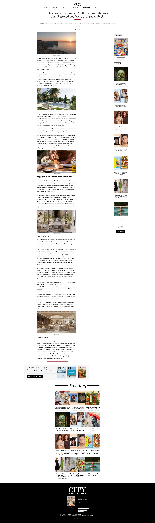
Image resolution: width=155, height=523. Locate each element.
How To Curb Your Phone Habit (92, 429)
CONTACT (65, 514)
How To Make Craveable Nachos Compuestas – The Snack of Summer (120, 173)
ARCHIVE (74, 514)
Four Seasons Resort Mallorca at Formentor (48, 62)
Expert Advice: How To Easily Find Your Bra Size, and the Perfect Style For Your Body (121, 128)
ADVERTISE (79, 514)
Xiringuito (42, 272)
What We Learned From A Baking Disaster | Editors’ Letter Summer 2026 (62, 408)
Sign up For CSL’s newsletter (34, 376)
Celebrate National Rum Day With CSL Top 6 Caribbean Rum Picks (93, 408)
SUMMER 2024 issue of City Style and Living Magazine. (57, 361)
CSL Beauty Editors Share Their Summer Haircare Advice (120, 106)
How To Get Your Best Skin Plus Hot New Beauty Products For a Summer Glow (120, 150)
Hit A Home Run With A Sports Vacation (120, 218)
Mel (57, 251)
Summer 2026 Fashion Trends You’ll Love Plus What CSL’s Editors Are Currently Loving (121, 196)
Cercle (69, 258)
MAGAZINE (86, 7)
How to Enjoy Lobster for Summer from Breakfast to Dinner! (77, 475)
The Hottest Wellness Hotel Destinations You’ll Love (120, 84)
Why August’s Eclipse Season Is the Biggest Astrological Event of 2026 (77, 408)
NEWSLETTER (70, 514)
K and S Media (92, 515)
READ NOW (120, 59)
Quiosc (66, 254)
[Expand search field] (100, 7)
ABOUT (61, 514)
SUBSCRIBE (121, 231)
